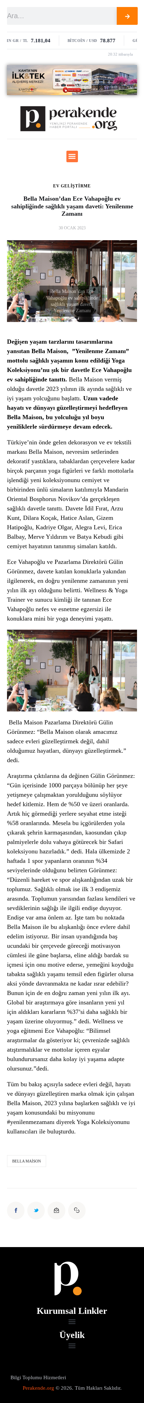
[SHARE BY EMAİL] (56, 1210)
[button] (72, 156)
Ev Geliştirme (72, 186)
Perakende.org (38, 1388)
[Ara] (127, 16)
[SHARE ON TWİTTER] (36, 1210)
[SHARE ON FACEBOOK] (15, 1210)
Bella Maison (26, 1161)
